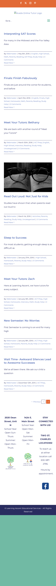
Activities (36, 216)
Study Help (37, 57)
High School (44, 54)
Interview (19, 145)
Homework (15, 101)
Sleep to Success (15, 237)
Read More (8, 63)
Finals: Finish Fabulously (20, 78)
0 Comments (15, 104)
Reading (20, 57)
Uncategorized (10, 148)
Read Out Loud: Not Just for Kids (26, 196)
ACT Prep (38, 142)
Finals (41, 98)
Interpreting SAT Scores (20, 33)
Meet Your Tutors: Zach (19, 278)
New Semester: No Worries (21, 320)
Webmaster (11, 54)
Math (6, 57)
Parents (12, 57)
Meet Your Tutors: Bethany (21, 122)
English (34, 54)
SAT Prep (28, 57)
